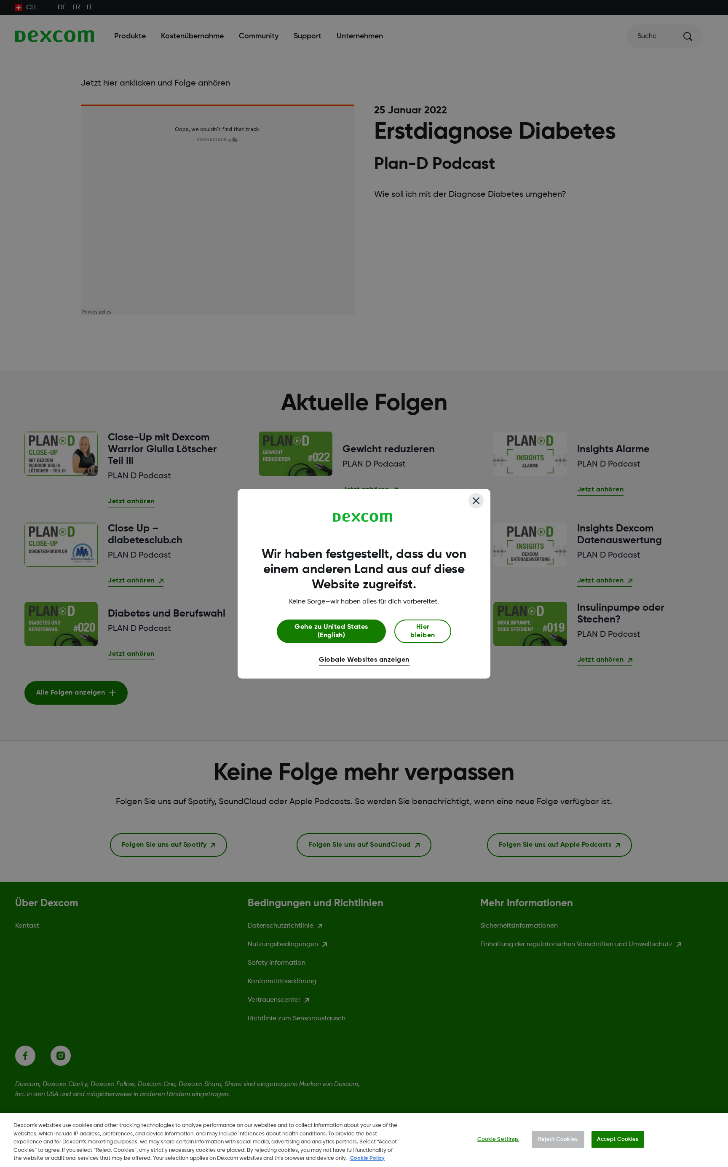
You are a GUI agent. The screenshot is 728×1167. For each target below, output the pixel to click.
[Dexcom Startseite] (362, 517)
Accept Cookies (618, 1139)
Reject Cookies (558, 1139)
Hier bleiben (422, 631)
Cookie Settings (498, 1139)
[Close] (476, 500)
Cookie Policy (367, 1158)
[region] (364, 1140)
